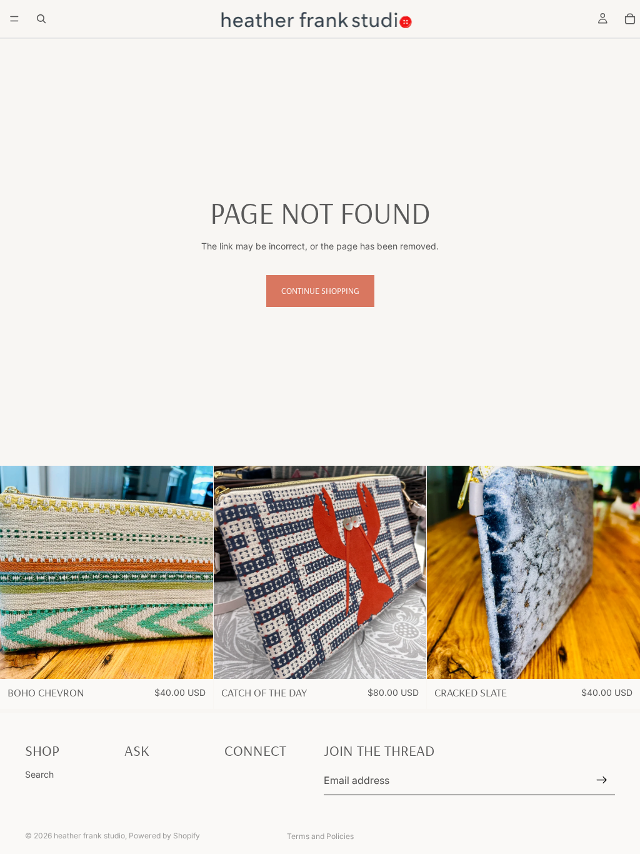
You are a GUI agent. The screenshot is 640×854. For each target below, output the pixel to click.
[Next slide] (194, 572)
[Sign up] (602, 780)
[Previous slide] (19, 572)
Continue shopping (320, 290)
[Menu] (14, 18)
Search (39, 774)
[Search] (41, 19)
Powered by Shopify (164, 835)
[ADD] (193, 659)
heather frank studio (89, 835)
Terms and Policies (320, 836)
